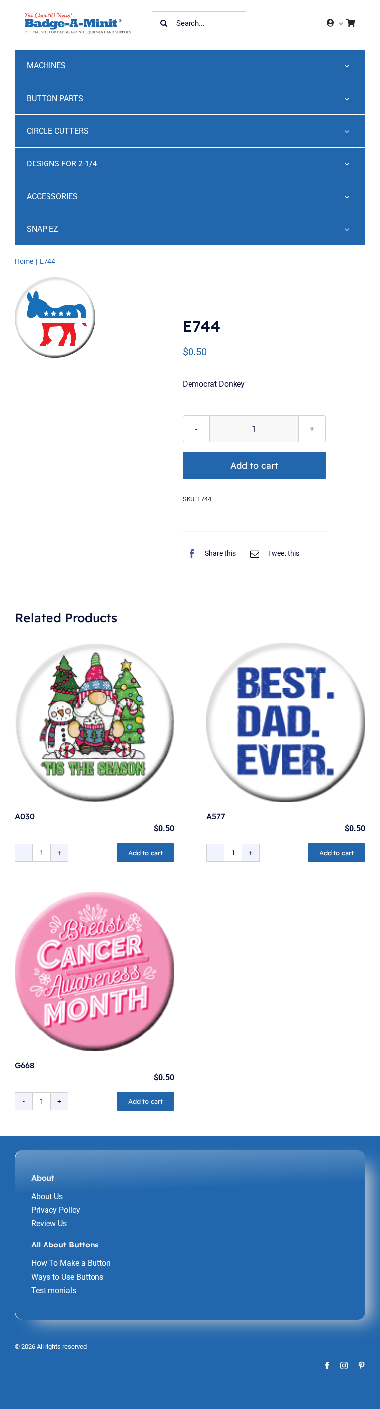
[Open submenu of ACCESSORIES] (347, 196)
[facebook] (327, 1365)
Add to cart (254, 465)
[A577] (286, 722)
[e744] (61, 317)
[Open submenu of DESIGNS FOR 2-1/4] (347, 164)
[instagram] (344, 1365)
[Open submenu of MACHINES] (347, 66)
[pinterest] (361, 1365)
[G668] (94, 971)
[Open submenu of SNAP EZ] (347, 229)
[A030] (94, 722)
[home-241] (78, 16)
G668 (24, 1065)
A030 (25, 816)
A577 (215, 816)
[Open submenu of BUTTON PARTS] (347, 98)
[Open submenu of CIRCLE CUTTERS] (347, 131)
